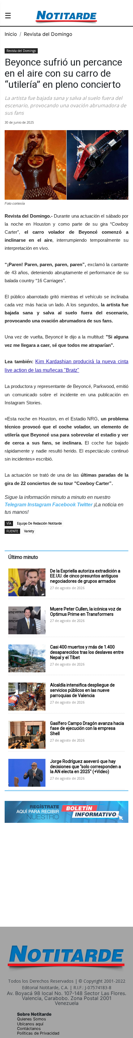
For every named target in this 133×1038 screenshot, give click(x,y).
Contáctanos (29, 1028)
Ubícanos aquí (30, 1024)
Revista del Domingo (48, 34)
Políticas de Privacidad (38, 1033)
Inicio (11, 34)
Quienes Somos (31, 1019)
